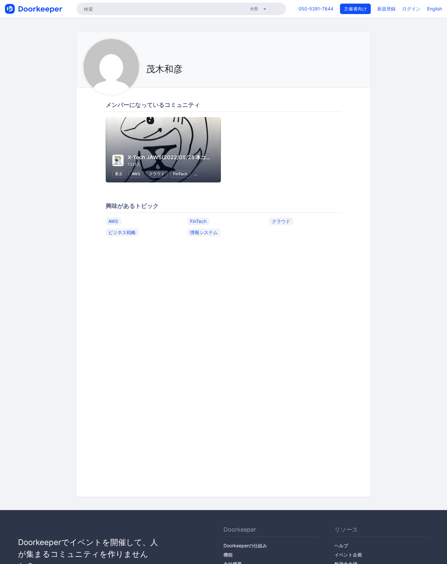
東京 (119, 173)
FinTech (180, 173)
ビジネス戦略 (122, 232)
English (434, 8)
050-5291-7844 (315, 8)
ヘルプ (341, 545)
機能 (228, 554)
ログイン (411, 8)
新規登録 (386, 8)
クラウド (157, 173)
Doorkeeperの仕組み (245, 545)
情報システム (204, 232)
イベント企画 (348, 554)
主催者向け (355, 8)
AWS (136, 173)
